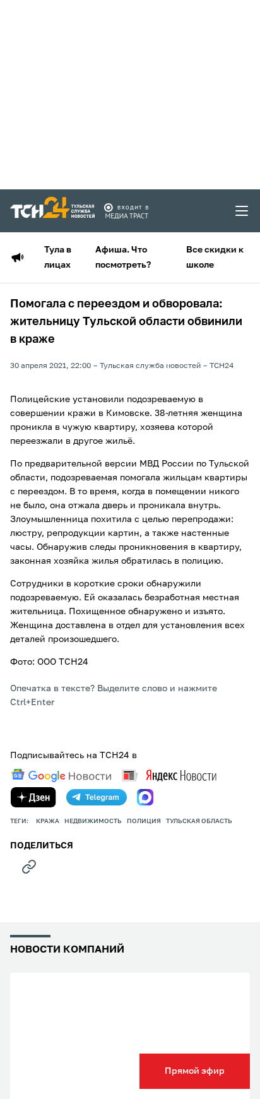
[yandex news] (169, 775)
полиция (144, 821)
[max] (145, 797)
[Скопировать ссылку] (29, 867)
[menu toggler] (242, 210)
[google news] (61, 776)
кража (47, 821)
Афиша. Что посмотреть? (123, 258)
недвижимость (93, 821)
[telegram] (96, 797)
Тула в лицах (57, 258)
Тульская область (199, 821)
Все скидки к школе (215, 258)
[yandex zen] (33, 797)
